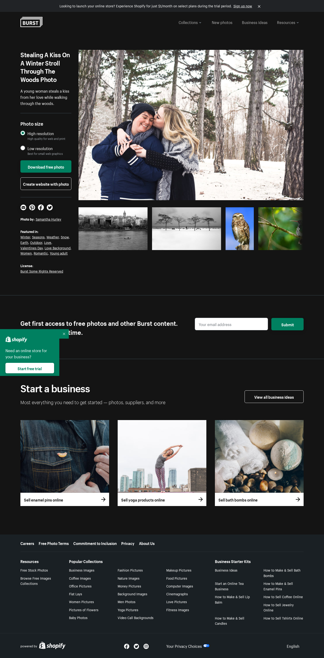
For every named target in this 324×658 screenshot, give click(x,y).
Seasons (38, 236)
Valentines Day (31, 247)
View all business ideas (274, 396)
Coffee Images (80, 578)
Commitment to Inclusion (95, 543)
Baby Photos (78, 617)
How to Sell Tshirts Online (283, 617)
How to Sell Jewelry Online (279, 607)
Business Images (81, 570)
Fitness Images (177, 609)
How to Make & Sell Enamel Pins (278, 586)
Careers (27, 543)
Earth (24, 242)
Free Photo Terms (54, 543)
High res (115, 245)
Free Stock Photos (34, 570)
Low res (133, 245)
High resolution (41, 133)
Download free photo (46, 166)
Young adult (59, 253)
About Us (147, 543)
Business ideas (255, 22)
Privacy (127, 543)
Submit (287, 324)
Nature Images (128, 578)
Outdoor (36, 242)
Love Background (57, 247)
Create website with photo (46, 183)
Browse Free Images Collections (35, 580)
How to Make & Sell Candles (229, 620)
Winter (25, 236)
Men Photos (126, 601)
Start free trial (30, 368)
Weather (52, 236)
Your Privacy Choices (184, 646)
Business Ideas (226, 570)
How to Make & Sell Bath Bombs (282, 572)
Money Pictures (129, 585)
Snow (65, 236)
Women (26, 253)
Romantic (41, 253)
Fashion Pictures (130, 570)
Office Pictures (80, 585)
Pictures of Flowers (83, 609)
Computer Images (179, 585)
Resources (286, 22)
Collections (188, 22)
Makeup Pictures (178, 570)
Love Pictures (176, 601)
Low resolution (40, 148)
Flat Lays (75, 593)
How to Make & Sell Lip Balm (232, 599)
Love (47, 242)
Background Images (132, 593)
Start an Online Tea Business (229, 586)
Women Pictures (81, 601)
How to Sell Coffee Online (283, 596)
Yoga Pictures (128, 609)
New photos (222, 22)
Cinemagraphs (177, 593)
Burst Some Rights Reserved (41, 271)
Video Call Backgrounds (135, 617)
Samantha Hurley (48, 219)
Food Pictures (176, 578)
